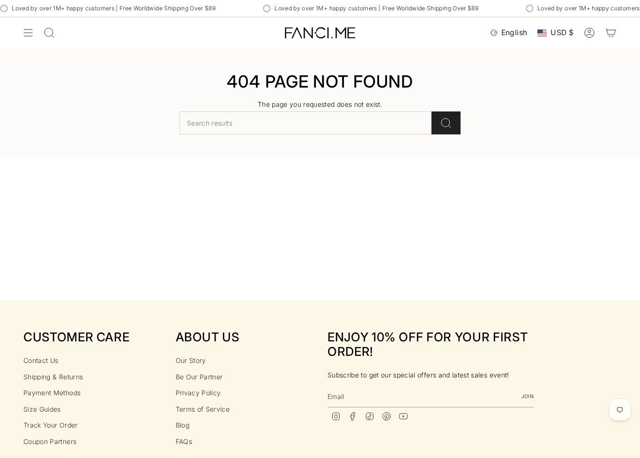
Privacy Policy (198, 393)
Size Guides (42, 409)
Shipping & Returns (53, 377)
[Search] (446, 122)
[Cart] (611, 33)
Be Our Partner (199, 377)
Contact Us (41, 360)
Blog (182, 425)
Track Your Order (50, 425)
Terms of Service (203, 409)
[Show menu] (28, 33)
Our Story (191, 360)
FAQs (184, 441)
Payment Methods (52, 393)
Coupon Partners (49, 441)
